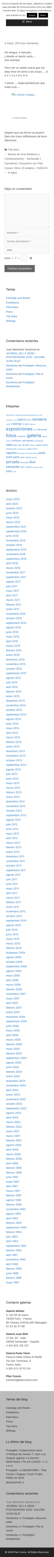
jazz (15, 445)
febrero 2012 (13, 847)
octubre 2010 (14, 916)
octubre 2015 (14, 668)
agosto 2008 (13, 971)
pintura (34, 457)
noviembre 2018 (15, 554)
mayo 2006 (13, 1030)
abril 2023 (12, 503)
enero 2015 (13, 696)
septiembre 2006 (16, 1021)
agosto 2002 (13, 1112)
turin (9, 471)
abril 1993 (12, 1241)
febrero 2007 (14, 1007)
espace (32, 424)
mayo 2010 (12, 938)
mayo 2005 (13, 1048)
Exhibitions (12, 302)
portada (12, 462)
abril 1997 (12, 1186)
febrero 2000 (14, 1158)
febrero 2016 (14, 650)
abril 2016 (12, 641)
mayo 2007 (13, 998)
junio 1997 (12, 1177)
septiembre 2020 (16, 531)
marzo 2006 (13, 1039)
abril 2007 (12, 1003)
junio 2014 (12, 723)
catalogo (16, 423)
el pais (26, 424)
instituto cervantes (22, 440)
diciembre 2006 (15, 1016)
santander (13, 467)
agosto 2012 (13, 819)
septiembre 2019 (16, 549)
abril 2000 (12, 1149)
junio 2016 (12, 632)
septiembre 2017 (16, 577)
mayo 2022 (13, 517)
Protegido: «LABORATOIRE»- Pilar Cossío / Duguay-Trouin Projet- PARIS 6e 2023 (26, 1474)
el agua (12, 172)
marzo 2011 (13, 897)
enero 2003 (13, 1094)
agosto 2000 (13, 1145)
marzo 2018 (13, 567)
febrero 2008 (14, 989)
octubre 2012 (14, 810)
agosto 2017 (13, 581)
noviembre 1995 (16, 1209)
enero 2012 (13, 851)
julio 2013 (12, 773)
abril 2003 (12, 1090)
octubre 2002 (14, 1103)
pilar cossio (26, 457)
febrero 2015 (13, 691)
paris (16, 457)
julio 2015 (11, 682)
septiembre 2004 (16, 1057)
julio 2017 (11, 586)
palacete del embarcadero (28, 453)
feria (35, 430)
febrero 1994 (14, 1232)
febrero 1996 (14, 1204)
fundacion (21, 436)
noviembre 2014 (16, 705)
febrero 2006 (14, 1044)
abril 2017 (12, 595)
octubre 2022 (14, 508)
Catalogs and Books (18, 297)
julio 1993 (12, 1236)
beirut (22, 419)
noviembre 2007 (16, 993)
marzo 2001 (13, 1135)
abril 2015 (12, 687)
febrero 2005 (14, 1053)
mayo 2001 (12, 1131)
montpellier (21, 449)
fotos (11, 435)
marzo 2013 (13, 787)
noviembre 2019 (16, 540)
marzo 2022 (13, 522)
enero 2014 (13, 746)
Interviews (12, 307)
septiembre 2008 (16, 966)
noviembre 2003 (16, 1085)
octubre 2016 (14, 618)
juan (20, 445)
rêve (32, 462)
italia (9, 444)
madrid (39, 445)
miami (45, 445)
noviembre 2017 (15, 572)
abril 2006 (12, 1035)
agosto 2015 (13, 677)
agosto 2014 (13, 719)
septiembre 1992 (16, 1245)
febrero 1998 (14, 1172)
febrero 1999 (14, 1167)
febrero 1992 (14, 1250)
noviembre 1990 (16, 1259)
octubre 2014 (14, 709)
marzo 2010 (13, 943)
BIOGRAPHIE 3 (15, 1482)
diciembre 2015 (15, 659)
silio (22, 467)
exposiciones (19, 428)
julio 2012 (11, 824)
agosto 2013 (13, 769)
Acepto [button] (32, 15)
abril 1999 (12, 1163)
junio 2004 (12, 1067)
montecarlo (11, 449)
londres (32, 445)
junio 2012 (12, 828)
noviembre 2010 (16, 911)
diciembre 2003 (15, 1080)
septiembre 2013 (16, 764)
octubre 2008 (14, 961)
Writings (11, 320)
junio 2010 (12, 934)
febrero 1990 (14, 1268)
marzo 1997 (13, 1190)
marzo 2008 (13, 984)
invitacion (38, 441)
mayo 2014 (12, 728)
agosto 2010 (13, 925)
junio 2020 (12, 535)
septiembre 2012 (16, 815)
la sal (25, 444)
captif (8, 424)
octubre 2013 (14, 760)
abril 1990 (12, 1264)
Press (9, 311)
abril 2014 (12, 732)
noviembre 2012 (15, 806)
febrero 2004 (14, 1071)
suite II (29, 467)
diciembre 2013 (15, 751)
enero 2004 (13, 1076)
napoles (11, 453)
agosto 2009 (13, 957)
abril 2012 (12, 838)
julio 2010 (12, 929)
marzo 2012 (13, 842)
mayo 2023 (13, 499)
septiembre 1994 (16, 1227)
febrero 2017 (13, 604)
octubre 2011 (14, 865)
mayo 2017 (12, 590)
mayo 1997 (12, 1181)
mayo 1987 (12, 1282)
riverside (24, 462)
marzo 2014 (13, 737)
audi (15, 420)
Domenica (12, 365)
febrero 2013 (14, 792)
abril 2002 (12, 1117)
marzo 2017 (13, 599)
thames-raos (38, 467)
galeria (34, 435)
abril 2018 (12, 563)
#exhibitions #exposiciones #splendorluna (22, 415)
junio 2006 (12, 1025)
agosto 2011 (13, 874)
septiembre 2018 (16, 558)
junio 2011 (12, 883)
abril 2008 (12, 980)
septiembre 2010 (16, 920)
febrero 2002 (14, 1126)
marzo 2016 (13, 645)
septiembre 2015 (16, 673)
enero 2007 (13, 1012)
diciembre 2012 (15, 801)
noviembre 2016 (16, 613)
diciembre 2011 (15, 856)
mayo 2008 (13, 975)
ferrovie (42, 429)
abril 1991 (12, 1255)
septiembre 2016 (16, 622)
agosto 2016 (13, 627)
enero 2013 (13, 796)
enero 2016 (13, 654)
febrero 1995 (14, 1222)
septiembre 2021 (16, 526)
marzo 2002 (13, 1122)
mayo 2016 (12, 636)
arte (40, 415)
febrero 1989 (14, 1277)
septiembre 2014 (16, 714)
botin (28, 420)
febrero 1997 (14, 1195)
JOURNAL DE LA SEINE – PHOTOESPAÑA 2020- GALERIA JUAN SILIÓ (25, 357)
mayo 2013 (12, 783)
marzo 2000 (13, 1154)
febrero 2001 (14, 1140)
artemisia (9, 420)
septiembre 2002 (16, 1108)
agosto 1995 (13, 1213)
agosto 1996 (13, 1200)
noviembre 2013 (16, 755)
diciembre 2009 (15, 952)
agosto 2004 (13, 1062)
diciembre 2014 (15, 700)
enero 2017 (13, 609)
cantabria (39, 419)
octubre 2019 (14, 544)
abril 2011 (12, 893)
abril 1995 (12, 1218)
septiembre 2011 (16, 870)
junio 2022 (12, 512)
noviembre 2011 (15, 861)
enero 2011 (12, 906)
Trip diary (13, 149)
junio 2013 (12, 778)
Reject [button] (43, 15)
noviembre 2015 (15, 664)
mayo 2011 (12, 888)
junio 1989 (12, 1273)
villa (14, 472)
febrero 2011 (13, 902)
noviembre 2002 (16, 1099)
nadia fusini (32, 449)
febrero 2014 (14, 742)
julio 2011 (11, 879)
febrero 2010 (14, 948)
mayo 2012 (12, 833)
